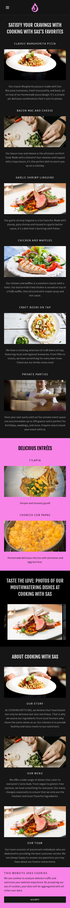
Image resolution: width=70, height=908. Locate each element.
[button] (8, 7)
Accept (35, 899)
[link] (35, 7)
